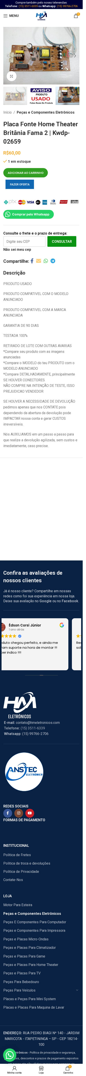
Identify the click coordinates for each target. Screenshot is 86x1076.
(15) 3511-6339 (28, 6)
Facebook (70, 601)
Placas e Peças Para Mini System (29, 999)
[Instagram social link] (18, 813)
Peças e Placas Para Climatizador (29, 948)
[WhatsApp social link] (45, 261)
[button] (7, 55)
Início (7, 112)
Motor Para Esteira (17, 905)
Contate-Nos (13, 880)
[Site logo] (41, 15)
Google (45, 601)
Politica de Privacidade (21, 871)
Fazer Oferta (20, 184)
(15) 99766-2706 (67, 6)
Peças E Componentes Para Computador (34, 922)
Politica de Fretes (17, 855)
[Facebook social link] (32, 261)
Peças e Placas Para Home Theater (30, 965)
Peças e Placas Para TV (22, 973)
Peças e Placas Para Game (24, 956)
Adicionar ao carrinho (25, 173)
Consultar (62, 241)
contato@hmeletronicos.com (32, 723)
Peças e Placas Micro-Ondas (26, 939)
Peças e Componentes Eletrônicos (46, 112)
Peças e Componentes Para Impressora (34, 930)
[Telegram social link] (52, 261)
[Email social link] (38, 261)
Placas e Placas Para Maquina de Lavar (33, 1007)
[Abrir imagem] (12, 76)
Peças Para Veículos (19, 990)
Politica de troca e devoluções (26, 863)
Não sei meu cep (17, 249)
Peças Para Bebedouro (21, 982)
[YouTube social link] (29, 813)
